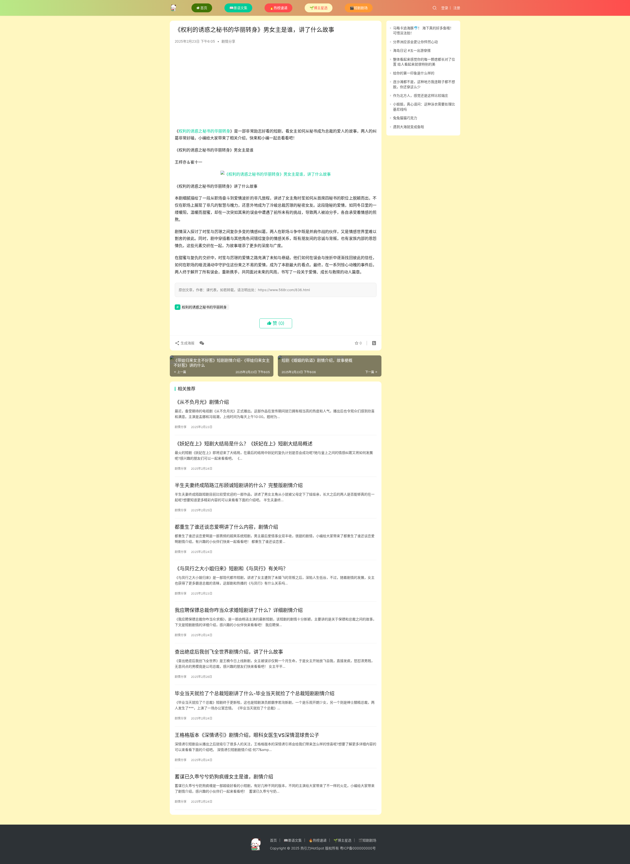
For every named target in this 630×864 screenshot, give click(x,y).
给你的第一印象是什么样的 (413, 73)
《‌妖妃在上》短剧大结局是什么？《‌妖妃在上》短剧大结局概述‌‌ (244, 444)
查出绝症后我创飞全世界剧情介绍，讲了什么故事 (229, 652)
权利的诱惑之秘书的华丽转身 (204, 131)
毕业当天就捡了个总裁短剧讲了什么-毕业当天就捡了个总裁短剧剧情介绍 (254, 694)
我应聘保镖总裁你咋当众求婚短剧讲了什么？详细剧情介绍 (239, 610)
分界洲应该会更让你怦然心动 (415, 42)
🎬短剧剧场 (359, 8)
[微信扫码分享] (200, 343)
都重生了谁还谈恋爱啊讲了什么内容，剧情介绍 (226, 527)
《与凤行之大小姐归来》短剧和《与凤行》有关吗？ (231, 569)
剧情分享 (228, 41)
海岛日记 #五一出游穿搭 (412, 50)
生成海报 (187, 343)
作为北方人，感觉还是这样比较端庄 (420, 95)
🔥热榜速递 (278, 8)
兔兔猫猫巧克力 (405, 118)
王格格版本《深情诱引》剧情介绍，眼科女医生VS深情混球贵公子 (247, 735)
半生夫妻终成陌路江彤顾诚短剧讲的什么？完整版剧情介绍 (239, 485)
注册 (456, 8)
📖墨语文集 (238, 8)
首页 (203, 8)
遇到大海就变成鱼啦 (408, 127)
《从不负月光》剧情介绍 (202, 402)
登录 (444, 8)
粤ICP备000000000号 (358, 848)
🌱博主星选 (319, 8)
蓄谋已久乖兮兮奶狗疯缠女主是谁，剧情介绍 (224, 777)
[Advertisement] (276, 88)
